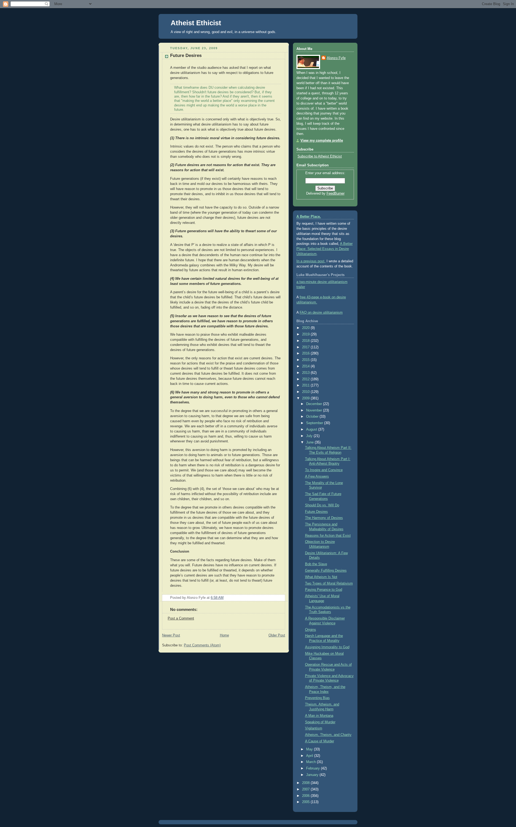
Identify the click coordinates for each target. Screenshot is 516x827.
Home (224, 635)
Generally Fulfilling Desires (326, 570)
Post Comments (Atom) (202, 645)
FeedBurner (336, 193)
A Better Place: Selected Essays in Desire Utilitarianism (324, 249)
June (310, 442)
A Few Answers (317, 476)
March (311, 762)
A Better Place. (308, 217)
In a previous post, (310, 261)
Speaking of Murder (320, 722)
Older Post (276, 635)
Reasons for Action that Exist (328, 536)
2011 (306, 385)
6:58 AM (217, 598)
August (312, 429)
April (310, 756)
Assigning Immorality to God (327, 647)
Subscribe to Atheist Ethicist (320, 156)
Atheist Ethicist (196, 23)
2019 (306, 334)
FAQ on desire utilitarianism (321, 312)
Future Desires (186, 55)
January (313, 775)
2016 (306, 353)
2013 (306, 373)
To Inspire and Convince (324, 470)
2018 (306, 341)
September (315, 423)
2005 (306, 802)
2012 (306, 379)
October (313, 416)
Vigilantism (313, 728)
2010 (306, 392)
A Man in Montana (319, 716)
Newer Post (171, 635)
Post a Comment (181, 618)
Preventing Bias (317, 698)
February (313, 768)
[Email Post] (280, 598)
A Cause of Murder (319, 741)
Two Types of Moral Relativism (329, 583)
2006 (306, 796)
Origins (310, 630)
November (314, 410)
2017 (306, 347)
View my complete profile (321, 140)
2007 (306, 789)
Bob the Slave (316, 564)
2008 (306, 783)
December (314, 404)
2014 (306, 366)
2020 (306, 328)
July (310, 436)
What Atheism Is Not (321, 577)
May (310, 749)
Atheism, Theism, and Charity (328, 735)
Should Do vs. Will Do (322, 505)
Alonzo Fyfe (336, 58)
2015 (306, 360)
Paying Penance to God (323, 590)
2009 (306, 398)
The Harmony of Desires (324, 518)
